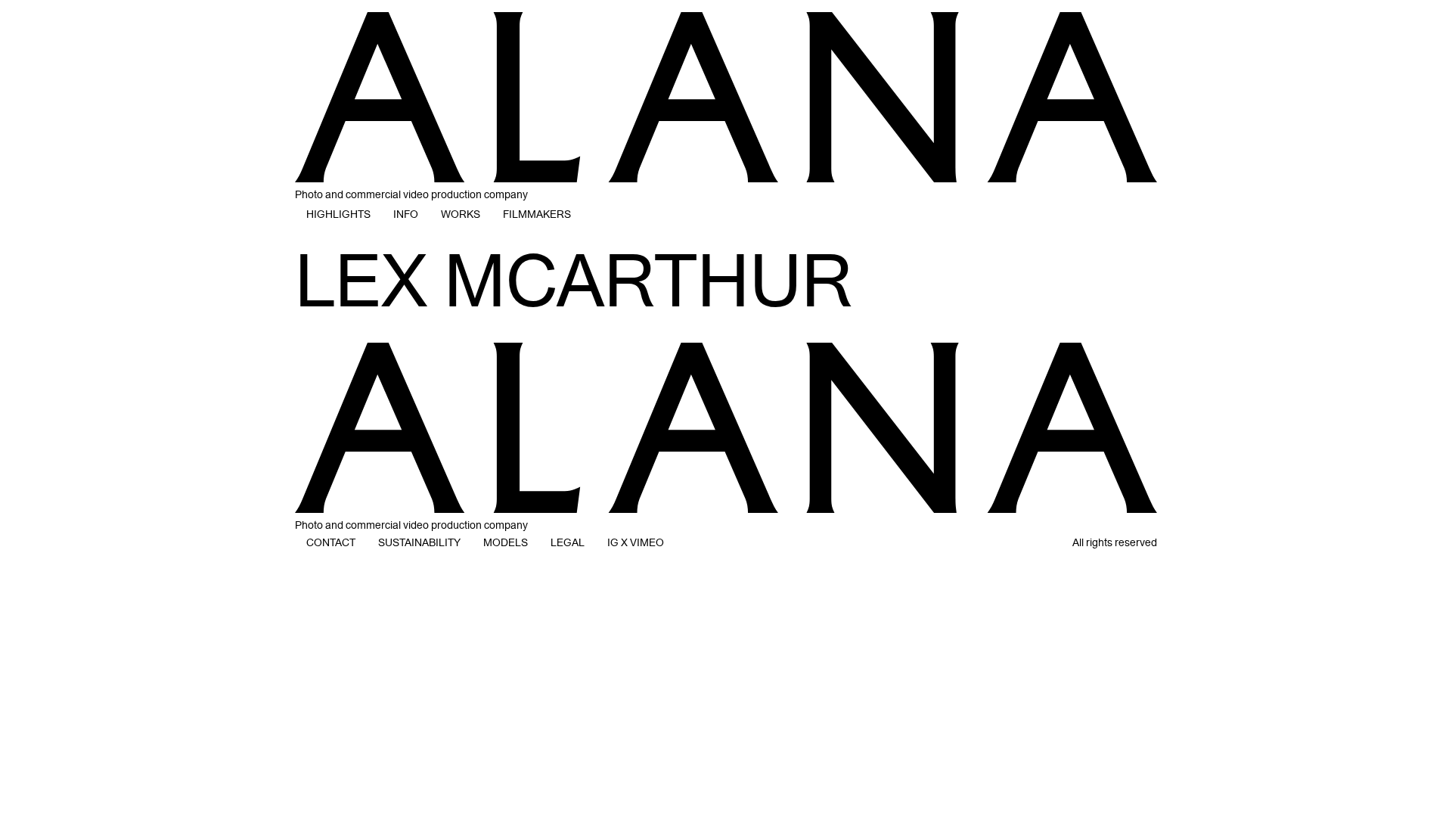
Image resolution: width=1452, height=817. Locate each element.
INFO (405, 214)
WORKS (460, 214)
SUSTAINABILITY (419, 542)
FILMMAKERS (537, 214)
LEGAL (568, 542)
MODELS (505, 542)
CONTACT (330, 542)
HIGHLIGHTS (338, 214)
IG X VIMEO (635, 542)
